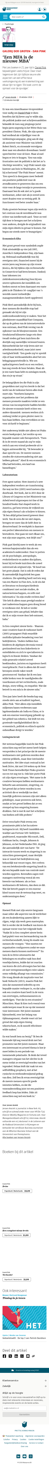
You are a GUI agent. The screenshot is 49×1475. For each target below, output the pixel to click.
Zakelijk (7, 1386)
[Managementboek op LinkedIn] (18, 1456)
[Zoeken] (43, 16)
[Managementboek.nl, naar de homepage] (10, 11)
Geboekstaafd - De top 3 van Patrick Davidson (24, 1338)
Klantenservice (10, 1380)
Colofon (6, 1439)
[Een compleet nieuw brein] (11, 1212)
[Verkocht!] (11, 1256)
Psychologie (9, 24)
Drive (5, 1186)
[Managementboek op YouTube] (24, 1456)
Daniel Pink (40, 67)
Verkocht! (8, 1275)
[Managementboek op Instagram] (31, 1456)
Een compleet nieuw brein (16, 1230)
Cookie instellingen (36, 1439)
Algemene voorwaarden (34, 1436)
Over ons (24, 1446)
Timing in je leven (14, 1298)
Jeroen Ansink (10, 97)
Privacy (15, 1439)
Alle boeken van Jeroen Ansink (16, 1137)
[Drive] (11, 1167)
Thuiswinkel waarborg (14, 1436)
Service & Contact (36, 1443)
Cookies (23, 1439)
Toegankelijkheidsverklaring (15, 1443)
